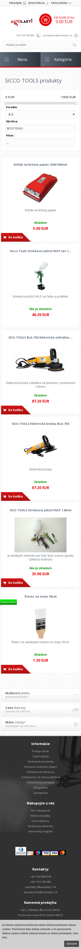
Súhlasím (71, 943)
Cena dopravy (40, 821)
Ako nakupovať (40, 810)
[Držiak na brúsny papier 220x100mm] (40, 189)
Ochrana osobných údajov (40, 767)
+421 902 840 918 (40, 876)
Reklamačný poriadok (40, 782)
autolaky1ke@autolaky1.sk (57, 35)
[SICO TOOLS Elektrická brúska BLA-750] (40, 448)
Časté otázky (40, 756)
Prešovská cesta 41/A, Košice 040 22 (40, 915)
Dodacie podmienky (40, 826)
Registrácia (36, 3)
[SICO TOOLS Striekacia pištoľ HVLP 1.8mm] (40, 535)
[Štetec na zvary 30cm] (40, 621)
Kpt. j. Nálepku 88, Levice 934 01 (40, 910)
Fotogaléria (40, 787)
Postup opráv (40, 751)
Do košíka (15, 237)
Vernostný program (40, 831)
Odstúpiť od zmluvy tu (40, 772)
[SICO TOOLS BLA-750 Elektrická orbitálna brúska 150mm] (40, 362)
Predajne (15, 3)
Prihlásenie (59, 3)
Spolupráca (40, 793)
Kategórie (63, 59)
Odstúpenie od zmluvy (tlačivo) (40, 777)
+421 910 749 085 (25, 35)
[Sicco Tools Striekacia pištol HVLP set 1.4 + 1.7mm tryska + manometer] (40, 275)
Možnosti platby (40, 816)
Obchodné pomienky (40, 761)
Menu (22, 59)
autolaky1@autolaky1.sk (40, 887)
